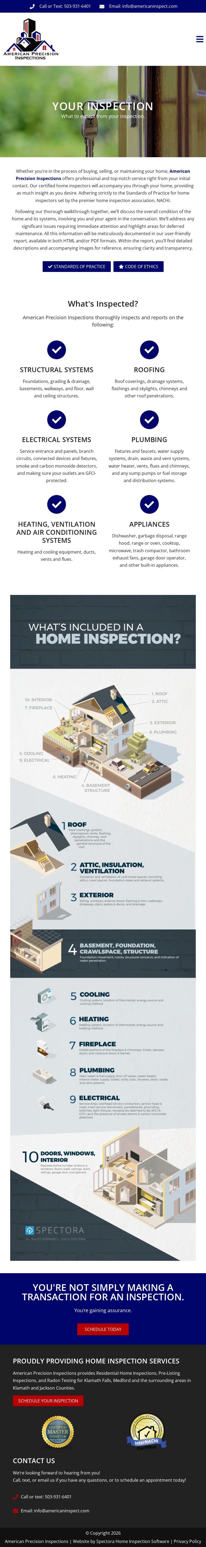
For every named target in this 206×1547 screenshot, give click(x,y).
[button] (133, 39)
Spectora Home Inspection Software (132, 1541)
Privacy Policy (187, 1541)
